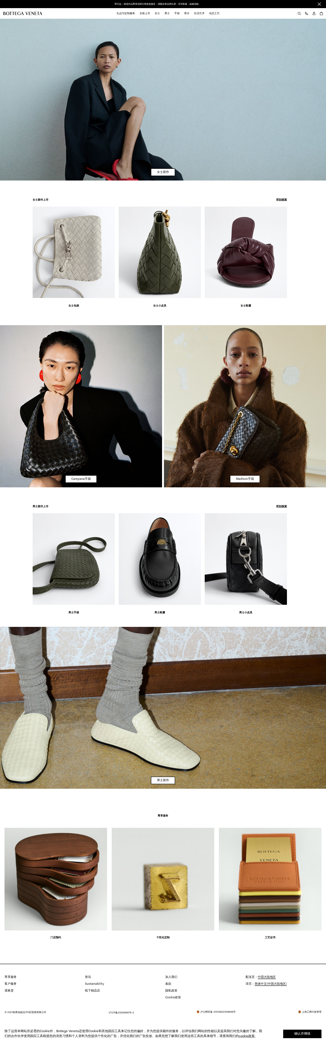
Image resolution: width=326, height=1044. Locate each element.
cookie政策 (247, 1036)
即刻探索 (281, 199)
